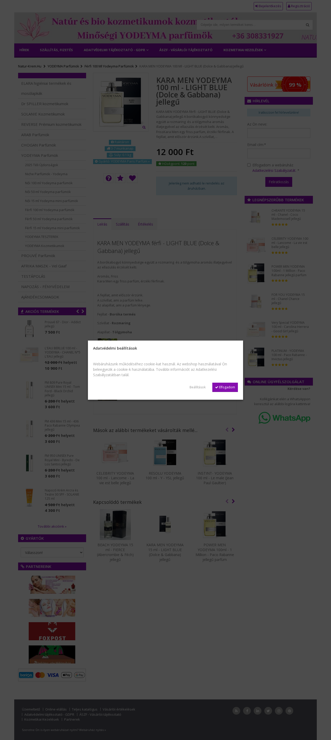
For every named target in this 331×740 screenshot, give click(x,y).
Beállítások (198, 387)
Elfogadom (226, 387)
